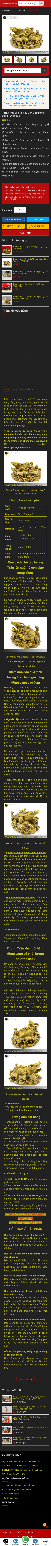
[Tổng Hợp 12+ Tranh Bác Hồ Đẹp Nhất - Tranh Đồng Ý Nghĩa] (6, 1440)
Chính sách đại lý (11, 1493)
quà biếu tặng (22, 1110)
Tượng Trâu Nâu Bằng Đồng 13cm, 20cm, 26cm (28, 285)
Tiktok (6, 1544)
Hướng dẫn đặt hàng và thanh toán (19, 1485)
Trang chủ (6, 10)
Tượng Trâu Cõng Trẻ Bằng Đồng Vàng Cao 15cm (30, 247)
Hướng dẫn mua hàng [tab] (22, 389)
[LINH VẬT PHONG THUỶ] (10, 3)
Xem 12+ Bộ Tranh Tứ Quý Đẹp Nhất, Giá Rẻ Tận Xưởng (29, 1418)
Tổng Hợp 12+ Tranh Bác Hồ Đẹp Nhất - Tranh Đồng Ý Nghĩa (30, 1438)
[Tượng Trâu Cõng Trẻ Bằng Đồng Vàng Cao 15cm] (6, 250)
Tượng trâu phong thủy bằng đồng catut (25, 935)
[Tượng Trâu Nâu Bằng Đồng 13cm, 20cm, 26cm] (6, 287)
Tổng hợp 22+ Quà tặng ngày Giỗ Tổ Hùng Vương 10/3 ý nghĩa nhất (29, 1397)
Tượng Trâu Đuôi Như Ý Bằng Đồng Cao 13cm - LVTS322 (30, 297)
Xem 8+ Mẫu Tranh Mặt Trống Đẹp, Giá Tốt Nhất (30, 1428)
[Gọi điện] (25, 1540)
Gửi (43, 70)
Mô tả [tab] (7, 389)
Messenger (35, 1544)
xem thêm (24, 1379)
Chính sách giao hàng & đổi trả (17, 1489)
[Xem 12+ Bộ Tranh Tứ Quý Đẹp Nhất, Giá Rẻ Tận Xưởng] (6, 1419)
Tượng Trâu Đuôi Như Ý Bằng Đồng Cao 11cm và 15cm (30, 272)
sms (45, 1544)
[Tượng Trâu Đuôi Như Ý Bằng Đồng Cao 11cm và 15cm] (6, 275)
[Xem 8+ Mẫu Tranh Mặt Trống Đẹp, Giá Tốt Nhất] (6, 1429)
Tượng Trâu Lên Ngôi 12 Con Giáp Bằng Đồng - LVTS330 (30, 260)
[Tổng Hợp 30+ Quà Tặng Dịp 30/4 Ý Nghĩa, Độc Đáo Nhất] (6, 1409)
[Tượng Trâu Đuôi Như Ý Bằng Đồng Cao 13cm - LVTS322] (6, 300)
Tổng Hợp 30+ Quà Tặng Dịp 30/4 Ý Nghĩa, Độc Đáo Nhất (29, 1408)
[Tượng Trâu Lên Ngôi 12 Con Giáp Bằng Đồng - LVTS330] (6, 262)
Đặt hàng (25, 233)
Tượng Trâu (33, 10)
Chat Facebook (13, 219)
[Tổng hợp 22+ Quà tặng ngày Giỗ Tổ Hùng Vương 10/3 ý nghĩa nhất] (6, 1398)
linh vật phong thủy (25, 1106)
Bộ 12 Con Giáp (19, 10)
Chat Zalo (15, 1544)
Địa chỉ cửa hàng (11, 1498)
